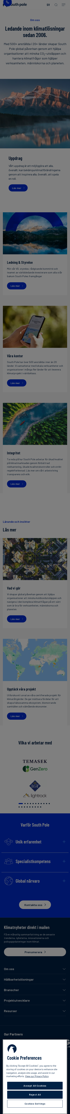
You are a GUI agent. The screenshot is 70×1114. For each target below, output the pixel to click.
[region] (35, 1076)
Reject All (35, 1094)
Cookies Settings (35, 1103)
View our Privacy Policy (37, 1076)
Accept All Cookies (35, 1085)
